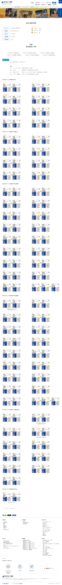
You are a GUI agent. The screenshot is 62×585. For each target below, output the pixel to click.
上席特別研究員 (25, 522)
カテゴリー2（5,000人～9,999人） (30, 53)
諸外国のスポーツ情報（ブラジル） (29, 547)
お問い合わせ (48, 2)
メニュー (60, 1)
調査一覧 (44, 534)
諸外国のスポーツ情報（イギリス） (29, 542)
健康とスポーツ (45, 532)
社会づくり (19, 7)
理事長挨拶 (5, 522)
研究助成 (44, 535)
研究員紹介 (38, 2)
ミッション (5, 521)
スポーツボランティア (46, 529)
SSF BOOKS (45, 550)
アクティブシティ (6, 540)
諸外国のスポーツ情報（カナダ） (29, 546)
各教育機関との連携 (6, 542)
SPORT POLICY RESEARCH (47, 555)
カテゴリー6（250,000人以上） (49, 55)
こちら (19, 62)
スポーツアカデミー (6, 548)
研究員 (24, 521)
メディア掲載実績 (46, 553)
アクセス (4, 528)
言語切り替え (53, 2)
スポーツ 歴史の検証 (46, 547)
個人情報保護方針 (5, 583)
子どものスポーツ (46, 525)
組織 (4, 523)
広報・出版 (44, 551)
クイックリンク (60, 12)
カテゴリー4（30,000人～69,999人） (14, 55)
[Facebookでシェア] (14, 515)
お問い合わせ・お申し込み (7, 560)
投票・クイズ (45, 546)
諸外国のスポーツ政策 (27, 541)
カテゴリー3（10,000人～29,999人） (47, 53)
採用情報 (4, 526)
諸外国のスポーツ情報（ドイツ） (29, 543)
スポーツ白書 (45, 522)
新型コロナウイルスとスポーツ (48, 548)
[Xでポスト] (9, 515)
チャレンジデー (26, 7)
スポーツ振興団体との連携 (7, 543)
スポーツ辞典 (45, 549)
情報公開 (4, 527)
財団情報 (32, 2)
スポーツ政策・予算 (46, 530)
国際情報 (23, 538)
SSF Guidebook (6, 529)
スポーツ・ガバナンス (46, 528)
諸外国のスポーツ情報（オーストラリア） (30, 548)
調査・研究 (44, 519)
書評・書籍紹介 (45, 554)
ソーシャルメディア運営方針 (17, 583)
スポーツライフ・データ (47, 521)
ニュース (43, 2)
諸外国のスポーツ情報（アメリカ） (29, 544)
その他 (44, 533)
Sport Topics (45, 542)
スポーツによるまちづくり (47, 527)
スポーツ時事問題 (46, 541)
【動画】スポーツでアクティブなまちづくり (11, 546)
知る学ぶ (43, 538)
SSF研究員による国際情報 (27, 549)
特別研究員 (25, 523)
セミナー (4, 544)
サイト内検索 (55, 2)
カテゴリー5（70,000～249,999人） (33, 55)
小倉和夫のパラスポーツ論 (47, 540)
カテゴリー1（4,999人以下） (14, 53)
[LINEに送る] (4, 515)
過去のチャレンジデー (35, 7)
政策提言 (44, 523)
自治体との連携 (6, 541)
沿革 (4, 525)
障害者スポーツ (45, 526)
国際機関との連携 (26, 540)
